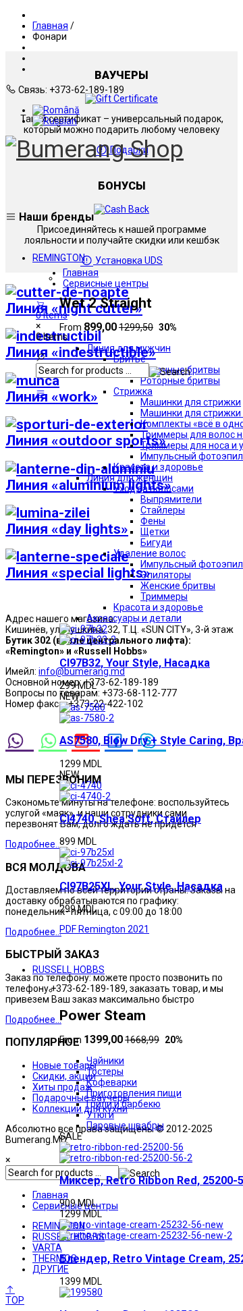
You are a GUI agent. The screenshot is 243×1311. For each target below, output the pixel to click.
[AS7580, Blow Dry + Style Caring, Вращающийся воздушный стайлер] (82, 707)
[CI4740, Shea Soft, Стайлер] (80, 785)
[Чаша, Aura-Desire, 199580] (81, 1292)
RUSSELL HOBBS (68, 969)
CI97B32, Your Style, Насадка (134, 663)
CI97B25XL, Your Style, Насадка (141, 886)
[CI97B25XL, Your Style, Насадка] (86, 852)
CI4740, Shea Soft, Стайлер (130, 818)
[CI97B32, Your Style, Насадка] (83, 628)
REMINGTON (58, 257)
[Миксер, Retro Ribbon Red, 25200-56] (121, 1147)
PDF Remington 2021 (104, 929)
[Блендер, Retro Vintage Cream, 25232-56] (141, 1224)
